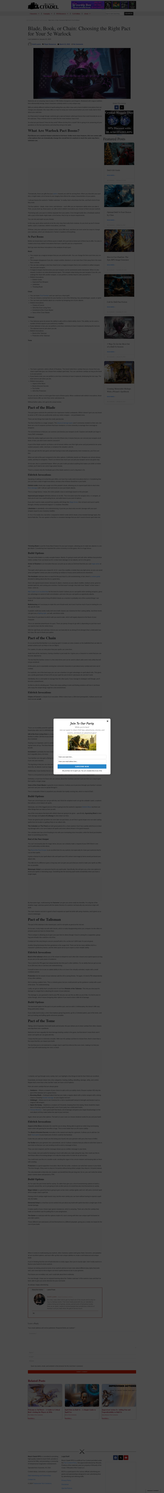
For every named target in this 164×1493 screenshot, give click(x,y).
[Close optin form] (108, 721)
